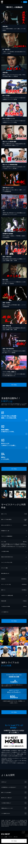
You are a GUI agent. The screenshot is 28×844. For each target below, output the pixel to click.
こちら (20, 546)
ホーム (2, 836)
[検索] (22, 2)
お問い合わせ (16, 836)
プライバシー (10, 836)
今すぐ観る (14, 384)
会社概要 (6, 836)
